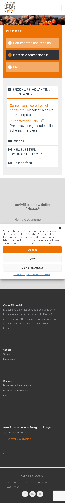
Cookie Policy (19, 274)
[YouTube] (40, 494)
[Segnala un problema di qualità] (3, 453)
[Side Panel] (58, 8)
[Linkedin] (33, 494)
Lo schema (9, 359)
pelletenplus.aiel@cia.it (19, 439)
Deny (33, 258)
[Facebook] (25, 494)
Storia (6, 354)
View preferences (32, 267)
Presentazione (27, 121)
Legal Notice (13, 486)
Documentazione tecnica (32, 43)
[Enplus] (9, 8)
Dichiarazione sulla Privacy (38, 274)
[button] (60, 227)
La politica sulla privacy (35, 482)
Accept (32, 249)
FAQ (16, 67)
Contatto (11, 482)
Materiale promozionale (30, 55)
